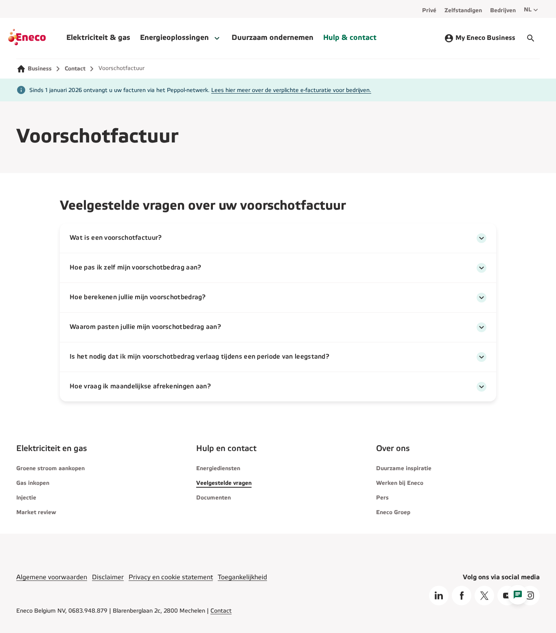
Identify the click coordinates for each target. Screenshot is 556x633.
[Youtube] (507, 595)
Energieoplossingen (174, 38)
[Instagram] (530, 595)
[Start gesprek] (531, 38)
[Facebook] (461, 595)
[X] (484, 595)
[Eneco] (37, 38)
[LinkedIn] (439, 595)
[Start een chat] (518, 595)
